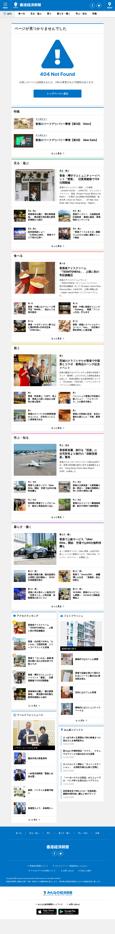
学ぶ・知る (81, 13)
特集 (94, 13)
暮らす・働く (63, 13)
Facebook (92, 5)
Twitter (99, 5)
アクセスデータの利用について (43, 871)
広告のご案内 (85, 871)
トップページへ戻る (57, 93)
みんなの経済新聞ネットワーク (57, 893)
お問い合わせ (68, 871)
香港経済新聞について (39, 866)
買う (49, 13)
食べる (21, 13)
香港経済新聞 (27, 5)
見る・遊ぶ (36, 13)
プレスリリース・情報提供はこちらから (71, 866)
